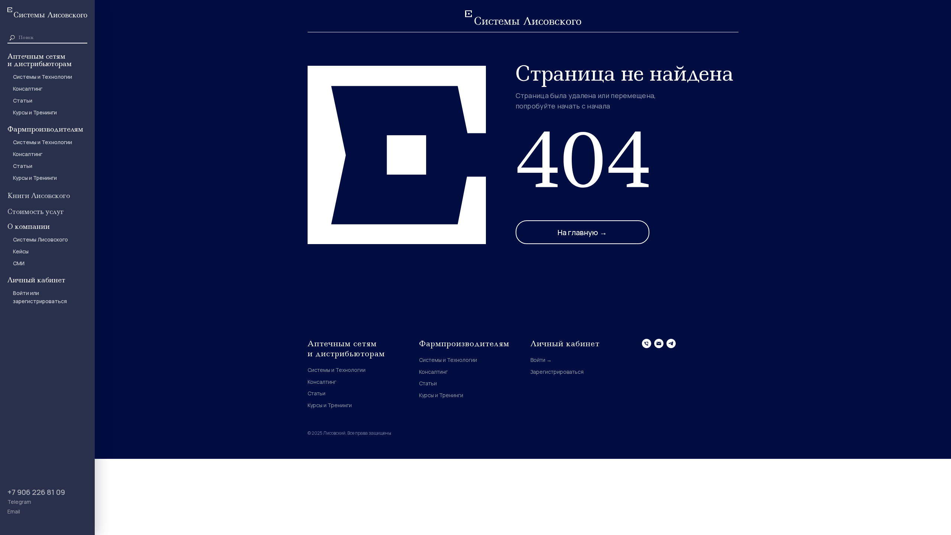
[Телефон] (646, 343)
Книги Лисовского (38, 195)
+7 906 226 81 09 (36, 492)
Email (13, 511)
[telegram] (671, 343)
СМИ (19, 263)
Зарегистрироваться (557, 371)
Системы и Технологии (42, 76)
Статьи (22, 100)
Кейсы (21, 251)
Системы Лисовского (40, 239)
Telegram (19, 501)
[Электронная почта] (658, 343)
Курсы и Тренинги (35, 112)
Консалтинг (27, 88)
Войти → (541, 359)
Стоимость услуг (35, 211)
